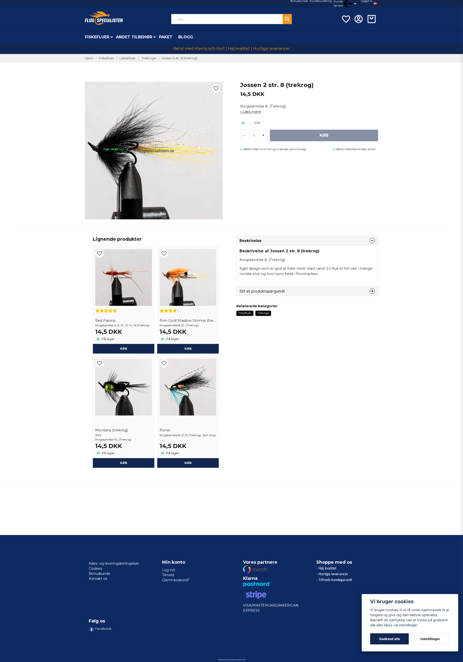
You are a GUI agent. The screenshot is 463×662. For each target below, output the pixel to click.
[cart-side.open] (371, 19)
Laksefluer (128, 58)
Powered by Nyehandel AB (231, 659)
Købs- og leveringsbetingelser (114, 563)
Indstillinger (430, 639)
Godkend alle (389, 639)
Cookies (95, 568)
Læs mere (252, 111)
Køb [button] (123, 348)
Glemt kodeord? (176, 580)
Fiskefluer (97, 37)
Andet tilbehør (134, 37)
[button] (375, 4)
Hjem (89, 58)
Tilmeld (168, 575)
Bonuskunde (99, 573)
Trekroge (149, 58)
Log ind (168, 570)
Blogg (185, 37)
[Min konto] (358, 19)
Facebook (103, 628)
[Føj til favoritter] (345, 19)
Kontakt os (98, 578)
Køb (123, 463)
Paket (165, 37)
